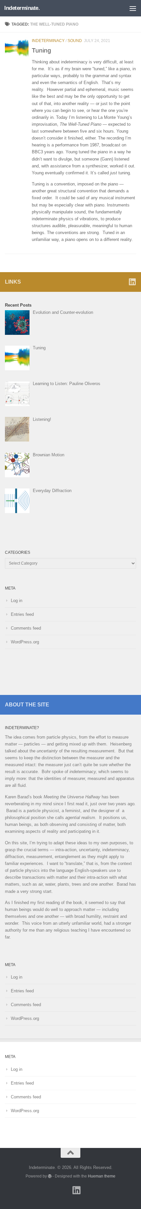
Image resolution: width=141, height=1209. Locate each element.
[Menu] (133, 8)
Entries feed (22, 614)
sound (75, 40)
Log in (16, 600)
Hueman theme (101, 1176)
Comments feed (26, 628)
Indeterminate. (22, 8)
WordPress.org (25, 641)
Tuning (41, 50)
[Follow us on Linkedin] (132, 282)
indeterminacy (48, 40)
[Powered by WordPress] (50, 1176)
